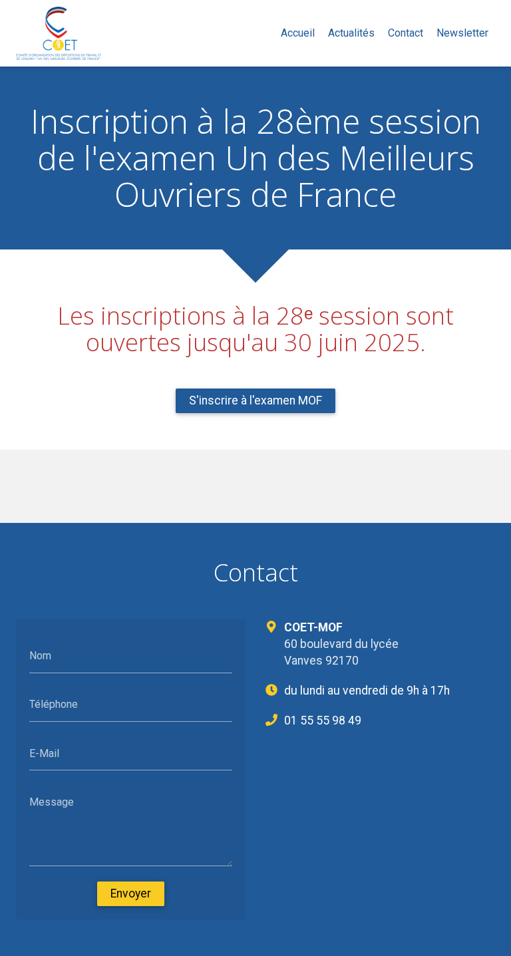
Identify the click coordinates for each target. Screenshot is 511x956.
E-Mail (44, 752)
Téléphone (53, 704)
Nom (40, 655)
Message (51, 802)
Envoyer (130, 893)
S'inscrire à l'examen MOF (255, 400)
